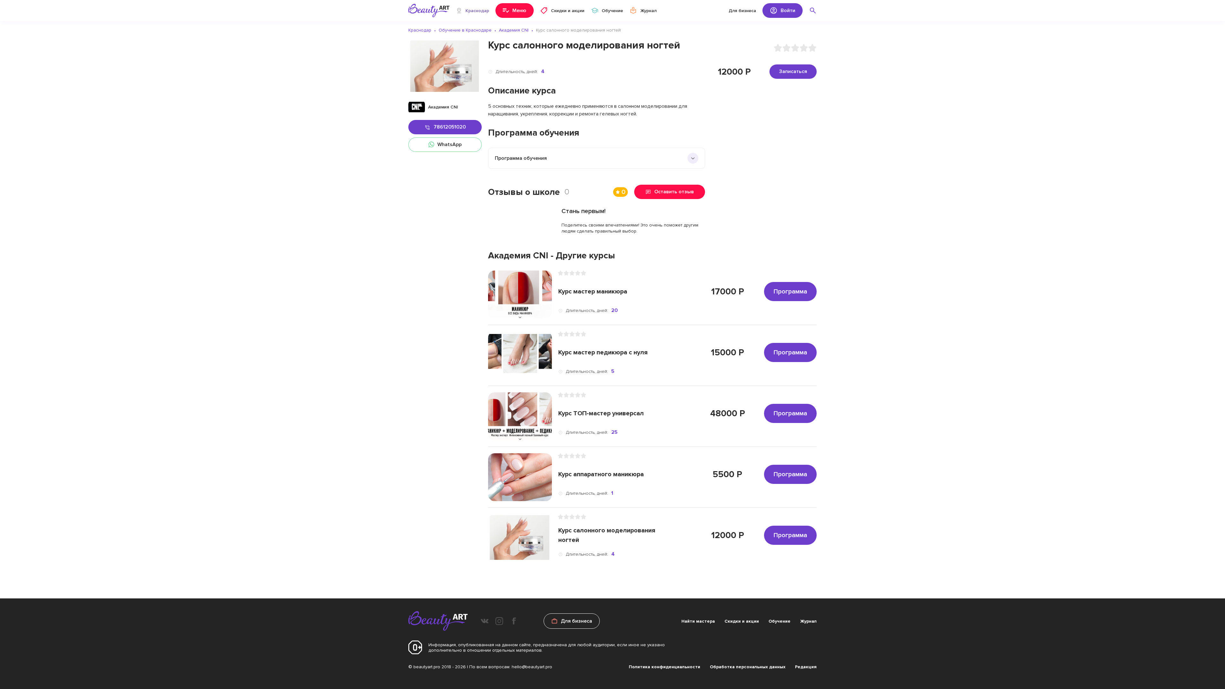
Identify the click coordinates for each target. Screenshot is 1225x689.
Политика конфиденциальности (664, 667)
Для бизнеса (742, 10)
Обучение (779, 621)
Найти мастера (698, 621)
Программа (790, 291)
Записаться (793, 71)
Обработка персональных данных (747, 667)
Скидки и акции (741, 621)
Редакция (806, 667)
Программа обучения (521, 158)
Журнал (808, 621)
